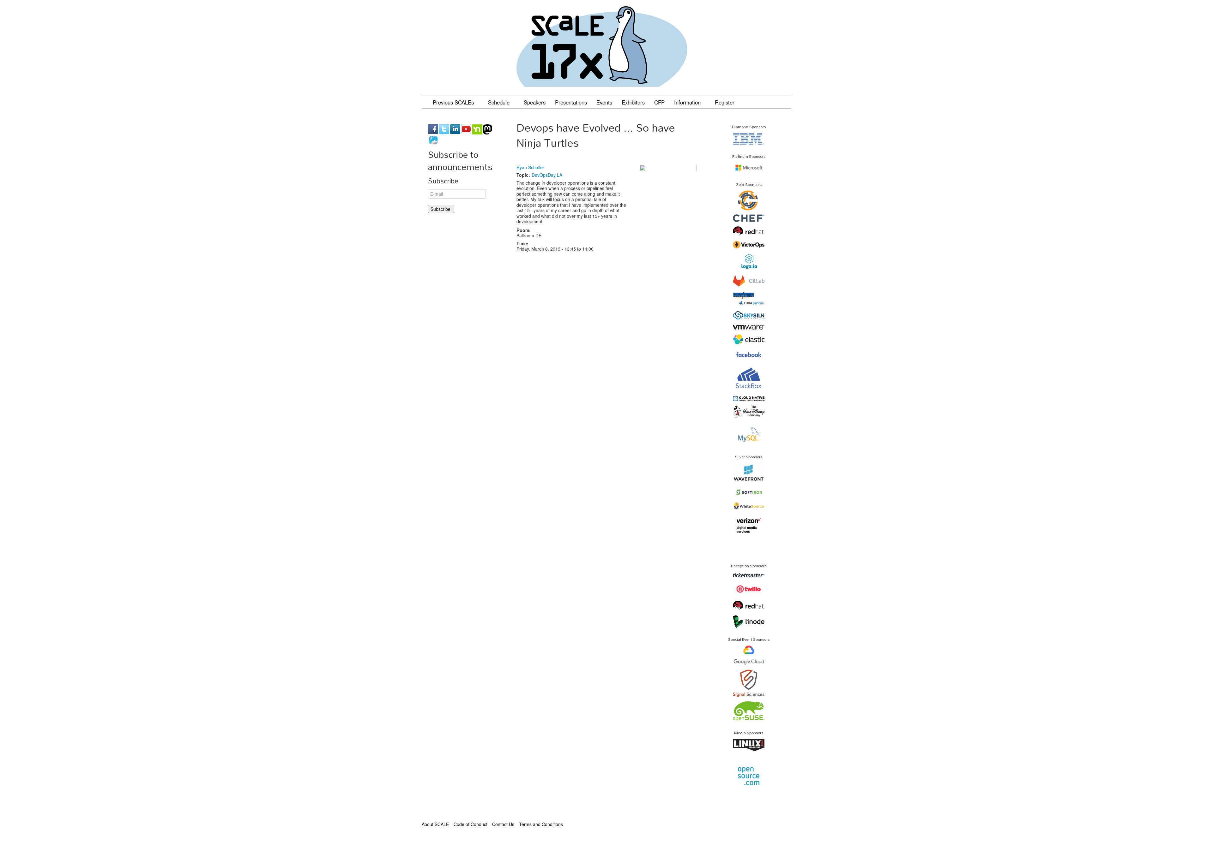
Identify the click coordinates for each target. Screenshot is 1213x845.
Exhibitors (633, 102)
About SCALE (435, 824)
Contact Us (503, 824)
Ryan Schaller (530, 167)
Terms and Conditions (541, 824)
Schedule (499, 102)
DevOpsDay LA (547, 175)
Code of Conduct (470, 824)
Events (604, 102)
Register (724, 102)
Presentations (571, 102)
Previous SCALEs (454, 102)
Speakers (535, 102)
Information (688, 102)
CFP (659, 102)
